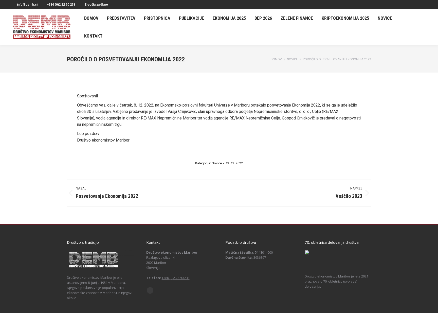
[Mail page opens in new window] (150, 290)
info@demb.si (27, 4)
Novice (217, 163)
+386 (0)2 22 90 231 (61, 4)
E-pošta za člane (96, 4)
